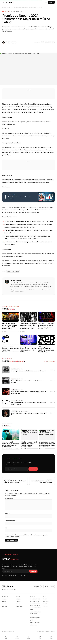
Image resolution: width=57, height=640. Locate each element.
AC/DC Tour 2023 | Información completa (35, 602)
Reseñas (4, 601)
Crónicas (18, 599)
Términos (46, 631)
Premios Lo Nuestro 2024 (13, 271)
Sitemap (45, 606)
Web (6, 527)
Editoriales (4, 606)
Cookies (53, 631)
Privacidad (40, 631)
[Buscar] (46, 2)
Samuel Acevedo (12, 41)
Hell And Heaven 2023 (35, 599)
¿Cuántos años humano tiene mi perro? (35, 612)
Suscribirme (33, 469)
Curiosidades (19, 606)
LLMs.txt (45, 604)
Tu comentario (9, 498)
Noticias (9, 7)
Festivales (18, 604)
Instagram (36, 586)
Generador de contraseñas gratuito (35, 616)
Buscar (45, 599)
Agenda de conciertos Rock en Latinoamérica (35, 606)
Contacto (32, 609)
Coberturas (18, 601)
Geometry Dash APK (34, 622)
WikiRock (9, 2)
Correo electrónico (10, 520)
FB (46, 42)
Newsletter (45, 601)
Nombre (7, 513)
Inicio (4, 7)
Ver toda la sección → (49, 361)
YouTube (46, 586)
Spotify (31, 620)
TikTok (52, 586)
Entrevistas (5, 604)
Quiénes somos (33, 624)
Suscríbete (51, 2)
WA (49, 42)
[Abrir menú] (3, 2)
